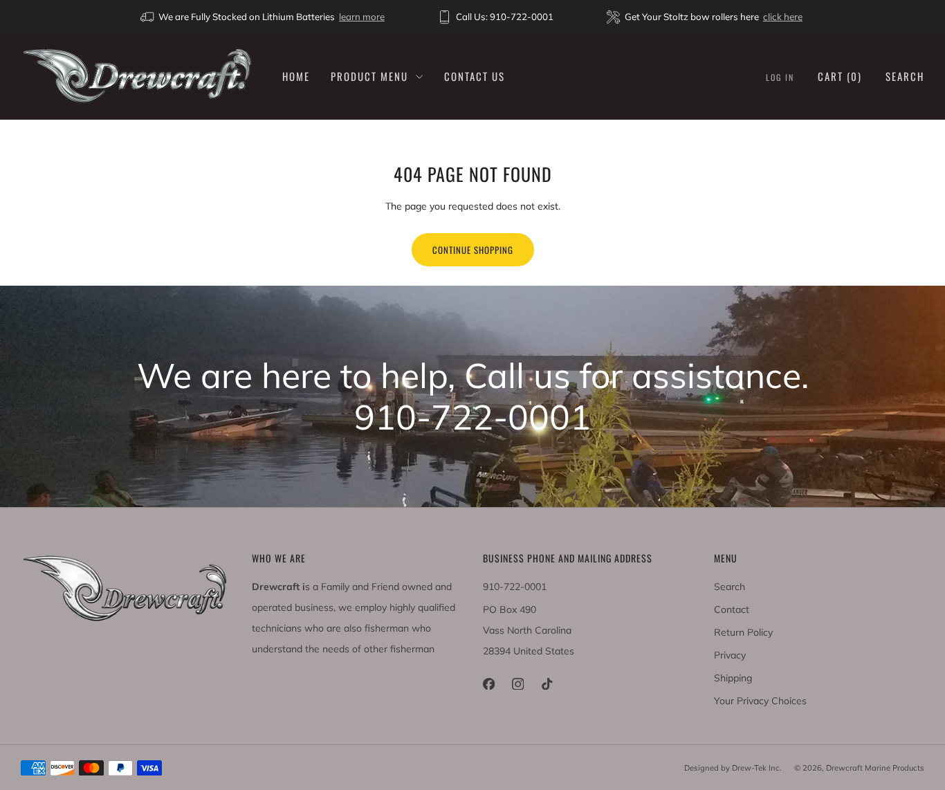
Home (296, 76)
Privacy (730, 655)
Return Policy (743, 632)
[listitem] (263, 16)
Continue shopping (472, 250)
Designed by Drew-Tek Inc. (733, 768)
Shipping (733, 678)
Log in (780, 77)
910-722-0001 (515, 586)
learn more (362, 16)
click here (782, 16)
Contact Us (474, 76)
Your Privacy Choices (760, 701)
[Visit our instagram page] (517, 684)
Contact (731, 609)
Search (905, 76)
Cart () (840, 76)
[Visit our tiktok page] (546, 684)
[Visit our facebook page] (488, 684)
